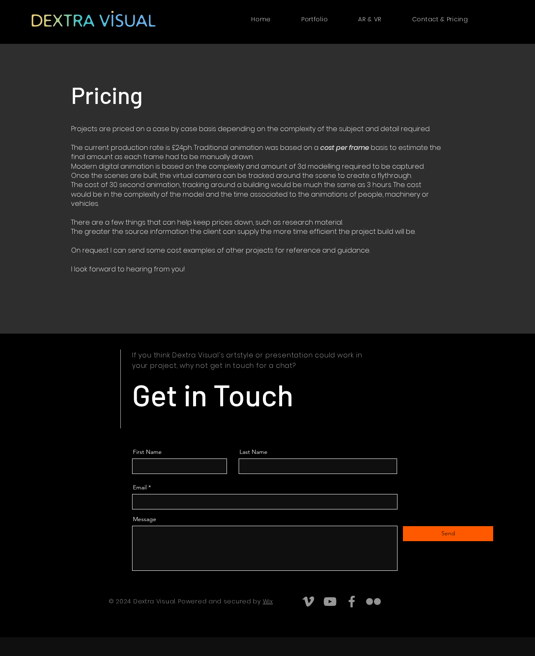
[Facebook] (351, 601)
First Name (147, 452)
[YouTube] (330, 601)
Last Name (253, 452)
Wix (268, 601)
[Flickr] (373, 601)
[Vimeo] (308, 601)
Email (140, 487)
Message (144, 519)
